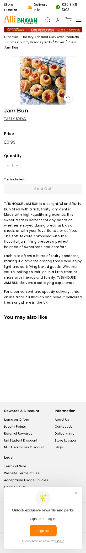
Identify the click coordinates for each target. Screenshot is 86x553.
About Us (62, 419)
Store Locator (10, 7)
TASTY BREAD (15, 118)
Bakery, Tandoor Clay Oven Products (51, 37)
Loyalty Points (15, 426)
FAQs (59, 447)
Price (9, 133)
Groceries (11, 37)
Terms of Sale (15, 466)
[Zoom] (68, 97)
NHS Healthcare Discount (24, 447)
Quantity (13, 155)
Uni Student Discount (20, 440)
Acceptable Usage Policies (26, 480)
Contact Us (64, 426)
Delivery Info (41, 7)
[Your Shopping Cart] (68, 20)
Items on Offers (16, 419)
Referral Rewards (18, 433)
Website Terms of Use (22, 473)
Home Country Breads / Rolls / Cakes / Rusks (42, 42)
